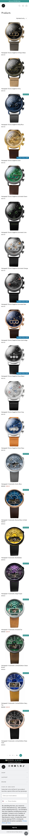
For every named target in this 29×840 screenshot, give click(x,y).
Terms (9, 823)
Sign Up (14, 827)
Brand (4, 782)
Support (5, 777)
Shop (3, 772)
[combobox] (4, 801)
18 (16, 755)
